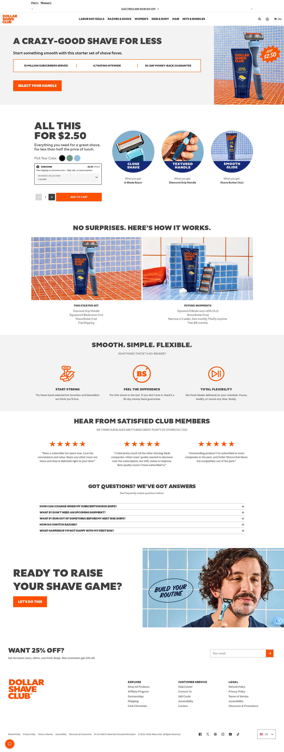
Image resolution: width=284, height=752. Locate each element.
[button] (259, 19)
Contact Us (185, 691)
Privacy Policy (237, 691)
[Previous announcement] (32, 9)
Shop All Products (139, 686)
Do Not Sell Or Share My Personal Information (115, 734)
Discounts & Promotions (243, 705)
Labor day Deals (91, 19)
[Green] (70, 158)
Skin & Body (160, 19)
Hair (175, 19)
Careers (183, 705)
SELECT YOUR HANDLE (37, 85)
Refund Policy (237, 686)
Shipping (133, 701)
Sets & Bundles (193, 19)
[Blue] (77, 158)
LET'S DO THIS (30, 602)
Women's (46, 2)
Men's (34, 3)
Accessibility (185, 701)
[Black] (62, 158)
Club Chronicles (137, 705)
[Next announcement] (251, 9)
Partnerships (136, 696)
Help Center (185, 686)
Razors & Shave (119, 19)
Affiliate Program (138, 691)
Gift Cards (184, 696)
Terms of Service (238, 696)
